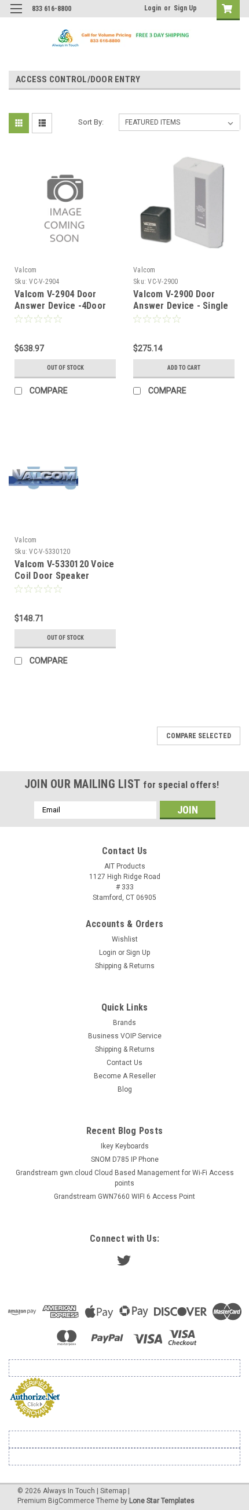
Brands (124, 1023)
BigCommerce (71, 1501)
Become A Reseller (125, 1076)
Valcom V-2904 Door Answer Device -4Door (60, 300)
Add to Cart (183, 367)
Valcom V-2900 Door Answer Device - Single (181, 300)
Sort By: (91, 122)
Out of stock (65, 367)
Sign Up (185, 8)
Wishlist (125, 939)
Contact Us (124, 1063)
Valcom (25, 270)
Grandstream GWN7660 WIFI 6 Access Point (124, 1196)
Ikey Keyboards (125, 1146)
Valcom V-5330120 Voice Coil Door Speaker (64, 570)
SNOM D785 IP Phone (125, 1159)
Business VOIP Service (125, 1036)
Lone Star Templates (162, 1501)
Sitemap (113, 1491)
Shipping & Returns (125, 966)
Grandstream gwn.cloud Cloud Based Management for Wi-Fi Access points (125, 1178)
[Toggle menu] (16, 16)
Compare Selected (198, 736)
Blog (125, 1089)
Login (152, 8)
